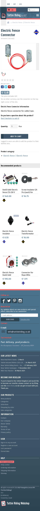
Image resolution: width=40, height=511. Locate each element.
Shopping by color (7, 407)
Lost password (6, 448)
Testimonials (6, 337)
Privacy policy (6, 432)
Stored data (5, 451)
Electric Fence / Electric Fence (15, 156)
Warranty (4, 427)
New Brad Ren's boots (9, 360)
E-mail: (4, 327)
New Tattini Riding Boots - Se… (12, 365)
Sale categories (6, 410)
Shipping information (8, 471)
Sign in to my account (8, 443)
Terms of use (5, 429)
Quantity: (4, 126)
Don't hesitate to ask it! (10, 118)
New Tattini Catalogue (9, 368)
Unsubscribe (25, 320)
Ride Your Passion (7, 371)
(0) (12, 10)
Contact (4, 323)
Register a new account (9, 445)
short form (11, 386)
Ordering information (8, 468)
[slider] (7, 80)
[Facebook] (2, 87)
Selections (4, 404)
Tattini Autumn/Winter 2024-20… (12, 363)
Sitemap (4, 473)
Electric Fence (17, 23)
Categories (4, 402)
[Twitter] (6, 87)
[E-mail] (13, 87)
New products (6, 399)
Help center (5, 465)
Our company (5, 421)
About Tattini (5, 424)
